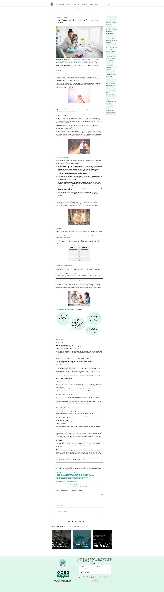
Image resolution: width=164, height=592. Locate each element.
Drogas (108, 72)
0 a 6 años (108, 17)
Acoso (107, 20)
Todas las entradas (56, 8)
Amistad (108, 35)
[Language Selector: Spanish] (109, 4)
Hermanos (108, 108)
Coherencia (111, 53)
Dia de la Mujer (109, 67)
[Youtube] (62, 572)
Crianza (113, 58)
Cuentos (108, 62)
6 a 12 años (114, 17)
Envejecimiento (109, 85)
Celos (113, 51)
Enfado (108, 83)
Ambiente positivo (109, 31)
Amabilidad (114, 29)
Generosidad (73, 490)
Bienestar (108, 45)
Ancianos (108, 36)
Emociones (108, 81)
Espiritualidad (109, 90)
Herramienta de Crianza (110, 110)
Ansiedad (113, 36)
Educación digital (109, 76)
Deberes (113, 62)
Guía (112, 106)
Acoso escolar (71, 8)
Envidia (114, 85)
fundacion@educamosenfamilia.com (63, 570)
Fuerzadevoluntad (109, 101)
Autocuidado (109, 42)
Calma (107, 49)
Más (91, 8)
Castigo (112, 49)
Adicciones (114, 22)
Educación (115, 74)
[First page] (71, 551)
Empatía (114, 81)
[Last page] (93, 551)
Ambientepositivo (109, 33)
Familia (108, 96)
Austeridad (108, 40)
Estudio (108, 92)
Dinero (114, 67)
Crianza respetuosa (109, 60)
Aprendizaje (112, 38)
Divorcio (113, 69)
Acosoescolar (113, 20)
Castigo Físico (109, 51)
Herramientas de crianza (110, 112)
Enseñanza (112, 83)
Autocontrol (114, 40)
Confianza (108, 56)
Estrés (114, 90)
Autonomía (114, 44)
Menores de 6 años (65, 490)
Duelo (112, 72)
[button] (104, 8)
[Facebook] (65, 572)
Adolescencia (79, 8)
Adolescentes (109, 26)
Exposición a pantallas (110, 94)
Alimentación (108, 29)
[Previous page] (74, 551)
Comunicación (114, 54)
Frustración (108, 99)
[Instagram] (68, 572)
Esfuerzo (75, 539)
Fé (115, 101)
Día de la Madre (109, 74)
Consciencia (113, 56)
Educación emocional (110, 78)
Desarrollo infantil (109, 63)
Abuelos (64, 8)
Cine (107, 53)
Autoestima (108, 44)
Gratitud (108, 106)
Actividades (108, 22)
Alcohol (86, 8)
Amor (58, 490)
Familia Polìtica (114, 96)
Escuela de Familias (110, 87)
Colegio (108, 54)
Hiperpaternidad (113, 114)
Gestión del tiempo (109, 105)
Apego (107, 38)
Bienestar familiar (109, 47)
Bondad (80, 490)
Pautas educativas (56, 539)
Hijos (107, 114)
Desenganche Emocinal (110, 65)
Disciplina (108, 69)
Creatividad (108, 58)
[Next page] (90, 551)
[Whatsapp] (58, 572)
